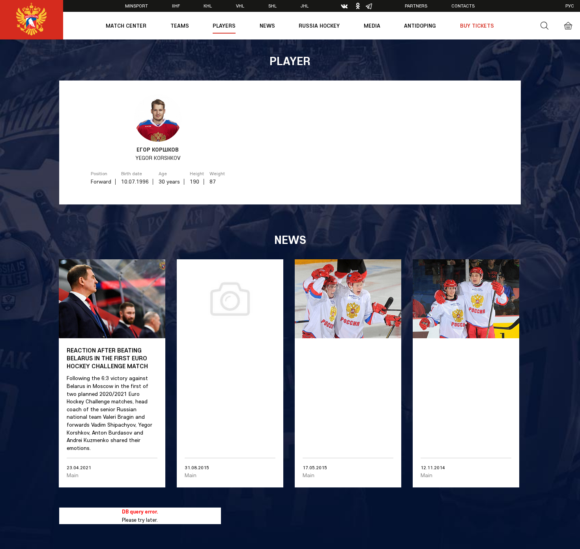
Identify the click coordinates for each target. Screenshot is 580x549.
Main (73, 475)
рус (569, 6)
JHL (304, 6)
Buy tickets (477, 25)
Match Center (126, 25)
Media (372, 25)
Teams (179, 25)
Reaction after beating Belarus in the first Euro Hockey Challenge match (107, 358)
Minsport (136, 6)
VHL (240, 6)
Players (224, 25)
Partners (416, 6)
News (267, 25)
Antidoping (420, 25)
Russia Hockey (319, 25)
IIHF (176, 6)
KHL (208, 6)
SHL (272, 6)
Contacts (463, 6)
